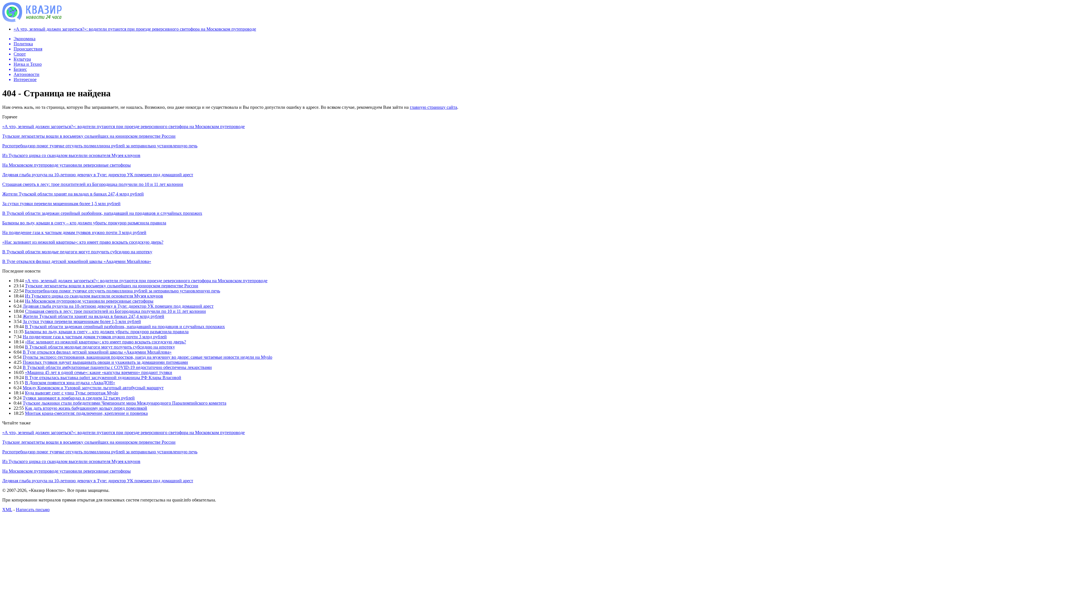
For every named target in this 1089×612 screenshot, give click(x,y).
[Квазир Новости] (32, 20)
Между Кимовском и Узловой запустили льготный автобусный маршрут (93, 387)
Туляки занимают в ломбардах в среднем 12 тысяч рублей (79, 398)
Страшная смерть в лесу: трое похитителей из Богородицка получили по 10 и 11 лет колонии (92, 184)
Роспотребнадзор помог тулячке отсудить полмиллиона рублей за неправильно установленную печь (99, 145)
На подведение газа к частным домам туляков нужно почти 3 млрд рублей (74, 232)
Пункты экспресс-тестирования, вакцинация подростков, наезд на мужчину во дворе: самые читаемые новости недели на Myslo (147, 357)
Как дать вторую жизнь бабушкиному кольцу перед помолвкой (86, 408)
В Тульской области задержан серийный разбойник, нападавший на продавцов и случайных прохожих (102, 213)
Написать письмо (33, 509)
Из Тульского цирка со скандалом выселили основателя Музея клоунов (71, 155)
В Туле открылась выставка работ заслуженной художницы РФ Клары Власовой (103, 377)
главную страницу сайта (433, 107)
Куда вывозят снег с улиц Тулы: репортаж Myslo (71, 392)
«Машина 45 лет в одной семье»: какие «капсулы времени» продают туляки (98, 372)
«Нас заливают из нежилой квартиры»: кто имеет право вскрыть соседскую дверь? (82, 242)
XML (7, 509)
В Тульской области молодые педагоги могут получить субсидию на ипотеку (77, 251)
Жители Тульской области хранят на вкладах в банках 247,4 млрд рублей (73, 194)
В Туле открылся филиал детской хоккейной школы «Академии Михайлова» (76, 261)
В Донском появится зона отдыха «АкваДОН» (70, 382)
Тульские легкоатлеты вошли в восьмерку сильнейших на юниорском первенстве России (89, 136)
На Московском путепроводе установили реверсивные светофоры (66, 165)
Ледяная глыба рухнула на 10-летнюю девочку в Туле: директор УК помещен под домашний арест (97, 174)
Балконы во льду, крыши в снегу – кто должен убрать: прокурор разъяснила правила (84, 222)
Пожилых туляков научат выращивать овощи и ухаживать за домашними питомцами (105, 362)
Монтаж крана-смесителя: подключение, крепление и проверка (86, 413)
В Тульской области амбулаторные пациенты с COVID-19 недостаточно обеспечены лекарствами (117, 367)
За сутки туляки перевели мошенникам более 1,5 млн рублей (61, 203)
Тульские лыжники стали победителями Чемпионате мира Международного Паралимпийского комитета (124, 403)
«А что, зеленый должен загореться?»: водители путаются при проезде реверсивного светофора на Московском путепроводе (135, 29)
